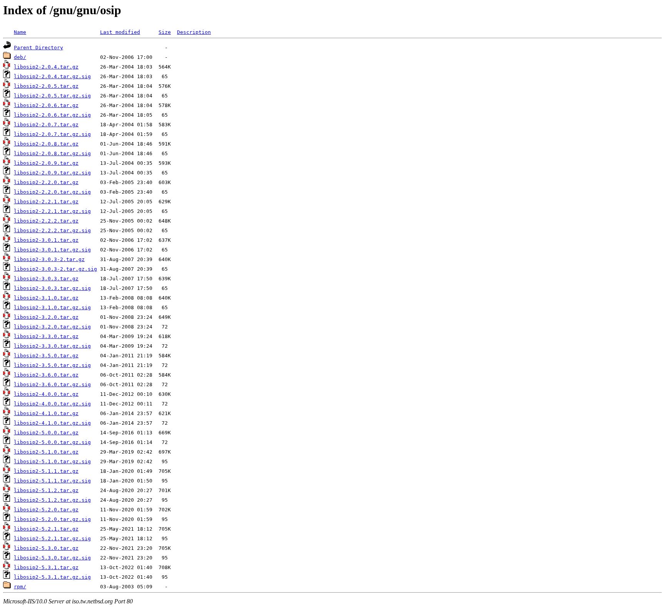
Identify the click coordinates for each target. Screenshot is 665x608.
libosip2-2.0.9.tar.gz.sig (52, 173)
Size (165, 32)
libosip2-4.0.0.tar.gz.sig (52, 404)
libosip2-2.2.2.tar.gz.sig (52, 230)
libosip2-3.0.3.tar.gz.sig (52, 288)
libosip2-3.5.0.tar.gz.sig (52, 365)
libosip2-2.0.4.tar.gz (46, 67)
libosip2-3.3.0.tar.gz (46, 336)
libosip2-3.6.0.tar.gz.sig (52, 384)
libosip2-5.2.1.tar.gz (46, 529)
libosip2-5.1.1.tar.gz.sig (52, 481)
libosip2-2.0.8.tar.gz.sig (52, 153)
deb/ (20, 57)
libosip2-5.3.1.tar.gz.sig (52, 577)
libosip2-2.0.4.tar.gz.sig (52, 76)
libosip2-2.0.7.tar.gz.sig (52, 134)
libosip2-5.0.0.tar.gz (46, 432)
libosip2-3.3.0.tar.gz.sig (52, 346)
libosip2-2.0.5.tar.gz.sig (52, 96)
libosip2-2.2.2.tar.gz (46, 221)
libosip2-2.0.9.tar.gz (46, 163)
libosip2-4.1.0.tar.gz (46, 413)
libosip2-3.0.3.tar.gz (46, 278)
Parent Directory (38, 47)
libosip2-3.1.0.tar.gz (46, 298)
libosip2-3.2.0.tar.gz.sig (52, 327)
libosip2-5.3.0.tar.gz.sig (52, 558)
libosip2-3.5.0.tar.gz (46, 355)
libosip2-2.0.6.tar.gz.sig (52, 115)
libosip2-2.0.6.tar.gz (46, 105)
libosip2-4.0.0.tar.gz (46, 394)
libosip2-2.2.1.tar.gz (46, 201)
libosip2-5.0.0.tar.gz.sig (52, 442)
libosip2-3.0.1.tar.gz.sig (52, 250)
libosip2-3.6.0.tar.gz (46, 375)
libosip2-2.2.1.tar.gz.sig (52, 211)
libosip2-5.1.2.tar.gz (46, 490)
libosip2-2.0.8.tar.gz (46, 144)
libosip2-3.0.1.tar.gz (46, 240)
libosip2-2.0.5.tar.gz (46, 86)
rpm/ (20, 587)
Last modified (120, 32)
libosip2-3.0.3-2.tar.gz (49, 259)
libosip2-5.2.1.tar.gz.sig (52, 538)
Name (20, 32)
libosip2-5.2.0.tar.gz (46, 510)
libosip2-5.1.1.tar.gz (46, 471)
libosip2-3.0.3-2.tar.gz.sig (55, 269)
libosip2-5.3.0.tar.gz (46, 548)
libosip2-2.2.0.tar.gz (46, 182)
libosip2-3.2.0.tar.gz (46, 317)
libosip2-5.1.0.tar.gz (46, 452)
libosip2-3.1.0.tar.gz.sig (52, 307)
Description (194, 32)
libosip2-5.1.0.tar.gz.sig (52, 461)
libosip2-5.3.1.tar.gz (46, 567)
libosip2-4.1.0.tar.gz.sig (52, 423)
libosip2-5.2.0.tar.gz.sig (52, 519)
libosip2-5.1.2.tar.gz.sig (52, 500)
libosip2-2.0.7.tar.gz (46, 124)
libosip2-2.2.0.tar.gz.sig (52, 192)
